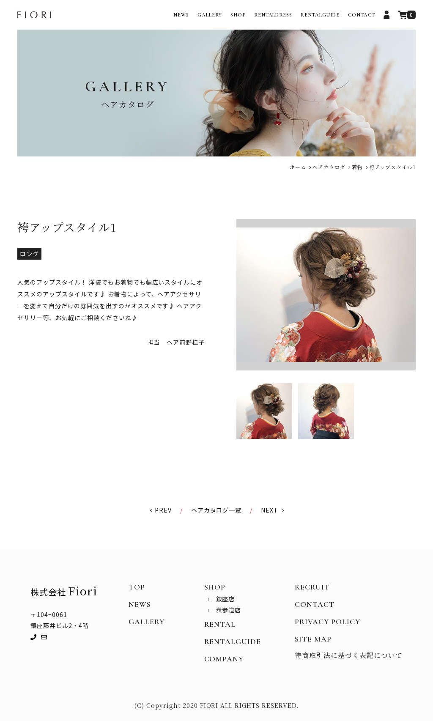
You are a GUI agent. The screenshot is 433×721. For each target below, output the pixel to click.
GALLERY (209, 15)
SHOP (238, 15)
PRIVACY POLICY (327, 621)
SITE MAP (313, 639)
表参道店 (228, 610)
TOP (137, 587)
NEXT (269, 510)
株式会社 (63, 590)
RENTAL (220, 624)
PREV (163, 510)
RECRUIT (312, 587)
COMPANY (224, 658)
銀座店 (225, 599)
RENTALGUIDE (320, 15)
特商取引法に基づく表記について (349, 655)
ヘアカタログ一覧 (216, 510)
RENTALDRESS (273, 15)
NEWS (181, 15)
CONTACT (361, 15)
